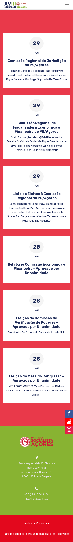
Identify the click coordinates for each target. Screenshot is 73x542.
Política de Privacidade (37, 523)
